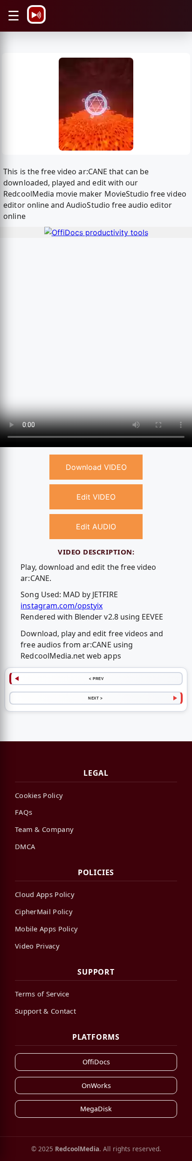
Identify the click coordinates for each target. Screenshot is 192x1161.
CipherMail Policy (44, 911)
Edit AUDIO (96, 526)
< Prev (96, 678)
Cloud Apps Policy (45, 894)
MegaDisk (96, 1108)
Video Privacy (37, 945)
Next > (95, 698)
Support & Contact (45, 1011)
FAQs (23, 812)
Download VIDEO (96, 467)
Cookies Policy (39, 795)
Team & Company (44, 829)
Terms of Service (42, 993)
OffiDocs (96, 1061)
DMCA (25, 846)
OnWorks (96, 1085)
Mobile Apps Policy (46, 928)
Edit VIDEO (96, 496)
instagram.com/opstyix (62, 605)
